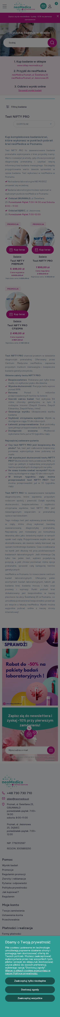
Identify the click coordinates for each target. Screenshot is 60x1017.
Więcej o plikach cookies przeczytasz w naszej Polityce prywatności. (27, 972)
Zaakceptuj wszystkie (30, 998)
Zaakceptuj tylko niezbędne (30, 980)
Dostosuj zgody (30, 989)
